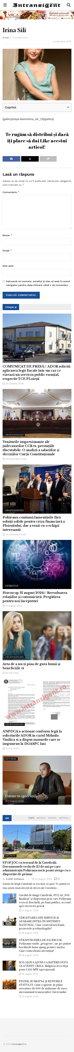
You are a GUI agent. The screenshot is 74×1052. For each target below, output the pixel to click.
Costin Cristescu (15, 879)
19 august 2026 (29, 933)
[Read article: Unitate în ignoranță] (37, 780)
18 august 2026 (29, 955)
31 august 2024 (13, 605)
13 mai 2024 (12, 748)
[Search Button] (69, 5)
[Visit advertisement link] (37, 14)
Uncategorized (20, 37)
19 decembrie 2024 (15, 459)
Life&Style (11, 586)
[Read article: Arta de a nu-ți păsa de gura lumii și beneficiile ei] (37, 635)
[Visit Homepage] (36, 5)
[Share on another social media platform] (48, 159)
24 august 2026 (43, 879)
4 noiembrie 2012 (62, 41)
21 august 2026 (29, 910)
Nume (7, 235)
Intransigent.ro (19, 1044)
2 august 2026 (15, 801)
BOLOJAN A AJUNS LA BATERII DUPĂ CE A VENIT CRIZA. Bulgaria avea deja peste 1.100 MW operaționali (43, 966)
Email (7, 250)
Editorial (11, 759)
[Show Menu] (5, 5)
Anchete (41, 818)
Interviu (52, 818)
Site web (8, 265)
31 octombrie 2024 (15, 534)
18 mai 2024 (12, 673)
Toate (31, 818)
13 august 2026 (29, 996)
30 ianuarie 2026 (14, 383)
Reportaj (63, 818)
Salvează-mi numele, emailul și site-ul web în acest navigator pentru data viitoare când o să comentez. (38, 283)
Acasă (6, 37)
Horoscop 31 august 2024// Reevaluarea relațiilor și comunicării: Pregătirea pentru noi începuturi (35, 597)
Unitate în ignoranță (20, 796)
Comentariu (11, 192)
